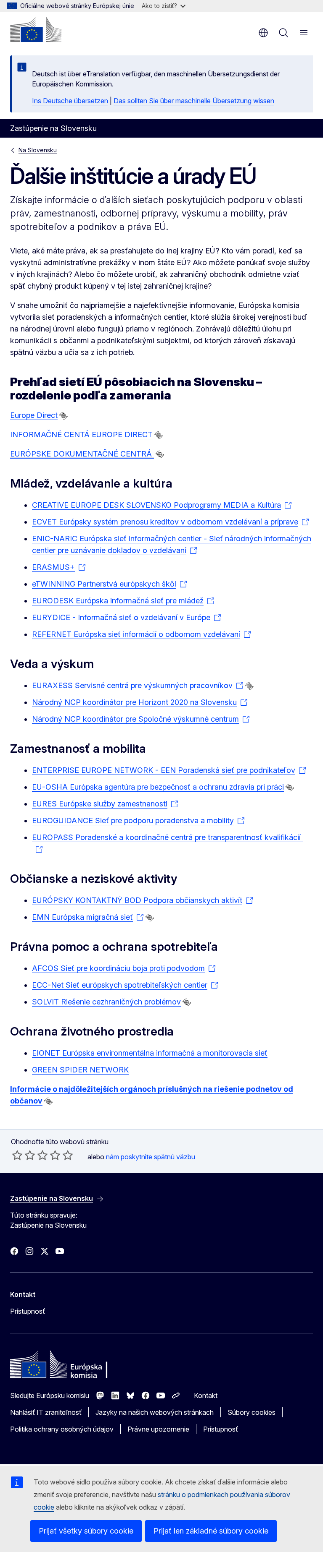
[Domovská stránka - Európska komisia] (35, 29)
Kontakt (205, 1395)
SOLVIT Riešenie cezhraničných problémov (106, 1001)
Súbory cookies (251, 1412)
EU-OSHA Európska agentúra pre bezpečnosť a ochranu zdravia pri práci (158, 787)
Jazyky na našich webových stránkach (154, 1412)
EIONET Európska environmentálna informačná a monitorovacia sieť (149, 1053)
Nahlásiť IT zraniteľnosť (46, 1412)
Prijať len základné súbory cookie (211, 1530)
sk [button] (263, 32)
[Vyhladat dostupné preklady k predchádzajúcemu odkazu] (63, 416)
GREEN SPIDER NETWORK (80, 1069)
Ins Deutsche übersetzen (70, 101)
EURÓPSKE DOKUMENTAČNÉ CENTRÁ (82, 453)
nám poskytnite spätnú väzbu (150, 1157)
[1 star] (17, 1155)
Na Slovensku (38, 150)
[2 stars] (23, 1155)
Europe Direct (34, 415)
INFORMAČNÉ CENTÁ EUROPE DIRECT (81, 434)
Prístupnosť (27, 1311)
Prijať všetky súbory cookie (86, 1530)
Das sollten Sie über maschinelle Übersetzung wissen (194, 101)
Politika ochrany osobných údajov (62, 1429)
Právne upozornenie (158, 1429)
